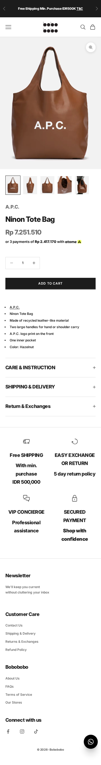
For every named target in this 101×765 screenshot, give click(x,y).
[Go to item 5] (81, 185)
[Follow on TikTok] (36, 731)
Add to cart (50, 283)
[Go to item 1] (12, 185)
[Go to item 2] (30, 185)
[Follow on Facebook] (8, 731)
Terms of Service (18, 695)
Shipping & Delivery (20, 633)
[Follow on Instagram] (22, 731)
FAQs (9, 686)
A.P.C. (12, 207)
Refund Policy (16, 650)
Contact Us (14, 625)
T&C (79, 8)
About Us (12, 678)
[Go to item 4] (64, 185)
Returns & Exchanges (22, 641)
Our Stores (13, 702)
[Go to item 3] (47, 185)
